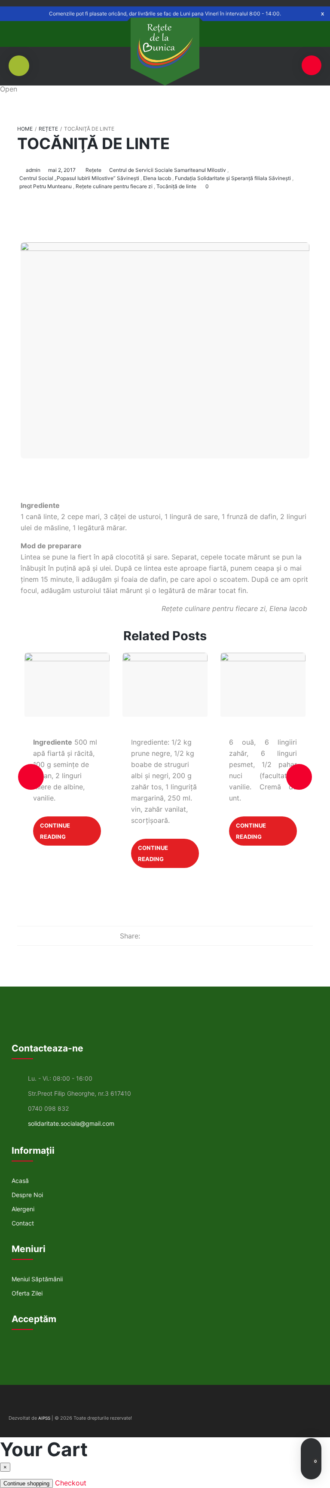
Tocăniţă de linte (93, 143)
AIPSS (44, 1418)
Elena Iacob (157, 178)
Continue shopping (26, 1483)
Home (25, 128)
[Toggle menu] (311, 65)
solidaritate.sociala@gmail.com (71, 1123)
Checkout (70, 1483)
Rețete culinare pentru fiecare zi (114, 186)
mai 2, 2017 (62, 170)
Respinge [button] (322, 13)
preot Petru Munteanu (45, 186)
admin (33, 170)
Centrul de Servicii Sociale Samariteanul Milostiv (167, 170)
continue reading (55, 831)
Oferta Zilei (27, 1293)
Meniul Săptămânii (37, 1279)
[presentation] (31, 777)
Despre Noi (27, 1194)
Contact (23, 1223)
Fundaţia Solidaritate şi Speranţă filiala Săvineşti (233, 178)
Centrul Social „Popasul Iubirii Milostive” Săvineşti (79, 178)
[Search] (311, 1448)
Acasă (20, 1180)
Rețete (48, 128)
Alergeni (23, 1209)
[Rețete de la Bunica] (165, 46)
